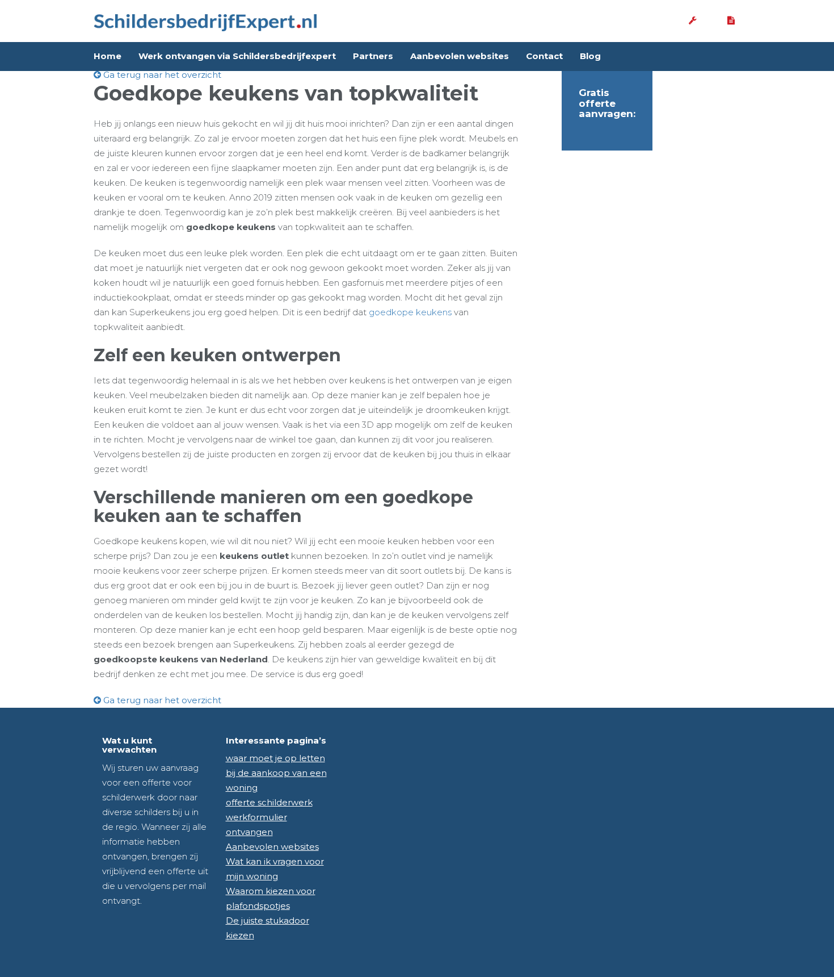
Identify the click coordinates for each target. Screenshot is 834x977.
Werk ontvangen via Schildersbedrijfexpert (237, 56)
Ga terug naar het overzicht (161, 74)
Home (107, 56)
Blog (590, 56)
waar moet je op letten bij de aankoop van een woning (276, 773)
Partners (373, 56)
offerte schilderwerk (269, 802)
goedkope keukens (410, 312)
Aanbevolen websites (459, 56)
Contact (544, 56)
